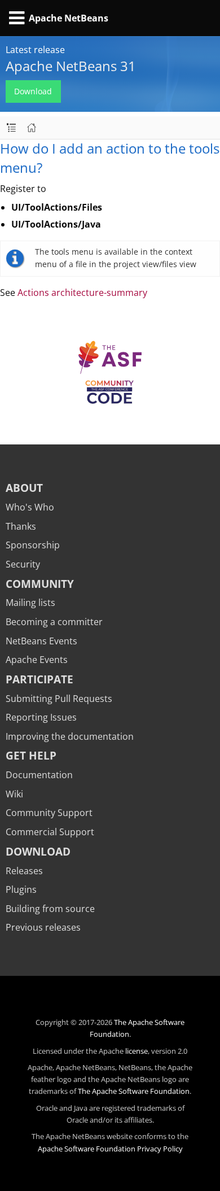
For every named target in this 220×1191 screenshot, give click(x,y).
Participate (39, 679)
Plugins (21, 889)
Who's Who (30, 507)
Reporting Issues (41, 717)
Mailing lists (30, 602)
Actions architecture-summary (82, 292)
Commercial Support (50, 832)
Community (40, 583)
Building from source (50, 908)
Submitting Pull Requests (59, 698)
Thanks (21, 526)
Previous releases (43, 927)
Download (33, 91)
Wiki (14, 794)
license (136, 1051)
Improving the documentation (70, 736)
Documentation (39, 775)
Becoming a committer (54, 622)
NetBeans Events (41, 641)
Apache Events (37, 659)
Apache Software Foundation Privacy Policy (110, 1149)
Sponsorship (33, 545)
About (24, 487)
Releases (24, 871)
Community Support (49, 812)
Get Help (31, 755)
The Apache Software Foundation (134, 1091)
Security (23, 564)
